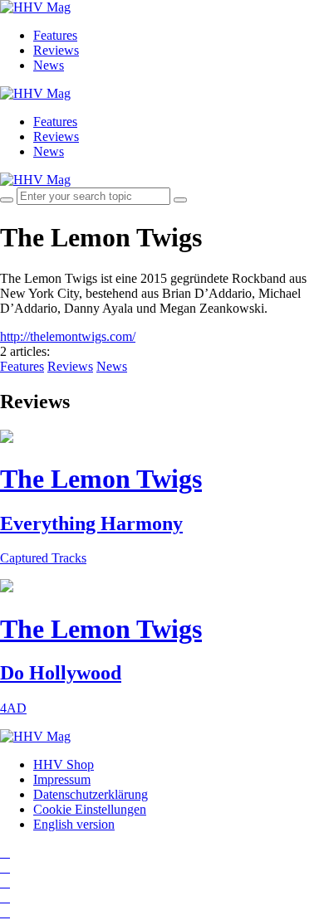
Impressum (62, 779)
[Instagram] (5, 852)
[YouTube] (5, 882)
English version (74, 824)
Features (55, 35)
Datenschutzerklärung (90, 794)
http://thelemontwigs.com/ (67, 336)
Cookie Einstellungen (89, 809)
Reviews (56, 50)
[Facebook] (5, 867)
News (48, 65)
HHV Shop (63, 764)
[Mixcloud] (5, 897)
